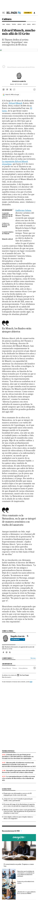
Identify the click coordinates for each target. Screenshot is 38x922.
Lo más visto (6, 789)
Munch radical (7, 239)
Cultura (7, 19)
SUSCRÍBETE (28, 12)
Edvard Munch (15, 103)
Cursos (19, 837)
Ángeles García (19, 81)
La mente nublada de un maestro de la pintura (7, 215)
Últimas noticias (8, 751)
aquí (31, 681)
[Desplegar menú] (3, 12)
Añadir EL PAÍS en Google (12, 94)
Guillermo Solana (23, 210)
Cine (3, 24)
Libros (19, 24)
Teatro (14, 24)
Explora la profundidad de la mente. (25, 882)
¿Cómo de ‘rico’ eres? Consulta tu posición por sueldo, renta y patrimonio (18, 799)
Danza (29, 24)
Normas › (33, 658)
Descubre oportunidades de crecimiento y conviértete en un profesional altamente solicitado (25, 873)
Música (8, 24)
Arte (24, 24)
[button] (19, 59)
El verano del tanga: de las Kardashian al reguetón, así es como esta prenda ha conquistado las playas (19, 805)
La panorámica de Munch (7, 232)
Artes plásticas (23, 668)
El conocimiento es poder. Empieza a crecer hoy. (19, 865)
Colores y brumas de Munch (6, 225)
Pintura (14, 668)
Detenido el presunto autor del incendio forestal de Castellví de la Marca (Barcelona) (18, 771)
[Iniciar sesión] (34, 12)
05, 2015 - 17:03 (21, 84)
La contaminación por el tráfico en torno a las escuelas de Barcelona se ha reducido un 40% (18, 778)
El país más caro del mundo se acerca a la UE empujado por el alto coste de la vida (18, 794)
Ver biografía (15, 639)
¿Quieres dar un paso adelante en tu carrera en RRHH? (26, 892)
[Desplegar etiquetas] (34, 668)
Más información (6, 677)
